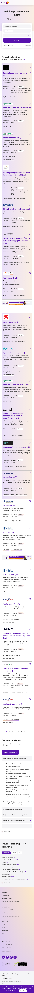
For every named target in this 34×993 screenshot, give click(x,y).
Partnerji (4, 927)
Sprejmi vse (23, 990)
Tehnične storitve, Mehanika (8, 859)
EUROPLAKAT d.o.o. (8, 127)
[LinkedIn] (3, 957)
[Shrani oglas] (30, 67)
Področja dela (6, 852)
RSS (3, 984)
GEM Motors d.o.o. (8, 466)
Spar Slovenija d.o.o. (9, 692)
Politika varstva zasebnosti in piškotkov (11, 981)
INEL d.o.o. (6, 550)
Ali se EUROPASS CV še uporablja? (13, 809)
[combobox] (17, 30)
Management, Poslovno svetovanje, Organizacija (13, 879)
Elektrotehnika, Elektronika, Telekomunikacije (12, 871)
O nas (3, 924)
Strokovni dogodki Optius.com (10, 910)
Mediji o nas (5, 930)
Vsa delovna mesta (19, 97)
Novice (3, 933)
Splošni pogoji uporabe (7, 978)
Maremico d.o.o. (7, 198)
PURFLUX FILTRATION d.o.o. (11, 619)
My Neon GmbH (7, 97)
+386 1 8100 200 (6, 948)
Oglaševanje (5, 913)
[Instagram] (11, 957)
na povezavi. (23, 804)
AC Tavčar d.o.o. (7, 295)
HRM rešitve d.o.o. (8, 341)
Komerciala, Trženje (6, 876)
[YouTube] (15, 957)
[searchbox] (17, 35)
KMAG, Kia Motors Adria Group (11, 655)
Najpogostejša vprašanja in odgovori (17, 19)
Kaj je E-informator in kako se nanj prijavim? (15, 815)
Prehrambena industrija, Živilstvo (10, 867)
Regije (14, 852)
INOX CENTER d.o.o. (8, 494)
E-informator (5, 895)
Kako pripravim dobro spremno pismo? (14, 820)
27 (24, 731)
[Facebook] (7, 957)
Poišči (18, 40)
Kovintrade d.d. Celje (9, 521)
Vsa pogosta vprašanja (10, 752)
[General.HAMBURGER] (31, 3)
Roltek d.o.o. (6, 226)
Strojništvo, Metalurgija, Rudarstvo (10, 869)
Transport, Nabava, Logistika (9, 864)
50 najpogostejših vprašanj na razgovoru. (15, 758)
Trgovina (4, 862)
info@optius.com (6, 951)
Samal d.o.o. (6, 435)
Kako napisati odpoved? (10, 826)
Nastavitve (15, 990)
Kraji (20, 852)
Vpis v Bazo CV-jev (7, 898)
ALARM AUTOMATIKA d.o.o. (11, 157)
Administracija (5, 874)
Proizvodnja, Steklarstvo (7, 857)
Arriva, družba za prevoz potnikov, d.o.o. (14, 372)
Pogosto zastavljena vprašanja (10, 901)
